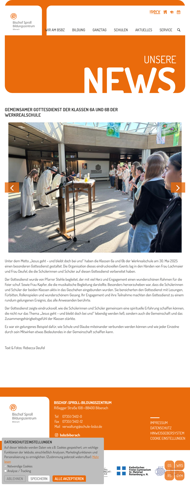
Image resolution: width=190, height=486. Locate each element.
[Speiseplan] (165, 12)
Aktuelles (143, 29)
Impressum (159, 422)
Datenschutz (161, 427)
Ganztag (100, 29)
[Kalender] (178, 12)
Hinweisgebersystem (167, 433)
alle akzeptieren (69, 478)
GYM (179, 475)
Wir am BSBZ (55, 29)
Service (166, 29)
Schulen (121, 29)
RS (169, 475)
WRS (179, 465)
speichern (39, 478)
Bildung (78, 29)
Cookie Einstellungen (167, 438)
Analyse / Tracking (19, 471)
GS (169, 465)
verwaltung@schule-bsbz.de (82, 426)
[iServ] (155, 12)
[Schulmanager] (171, 12)
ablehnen (15, 478)
